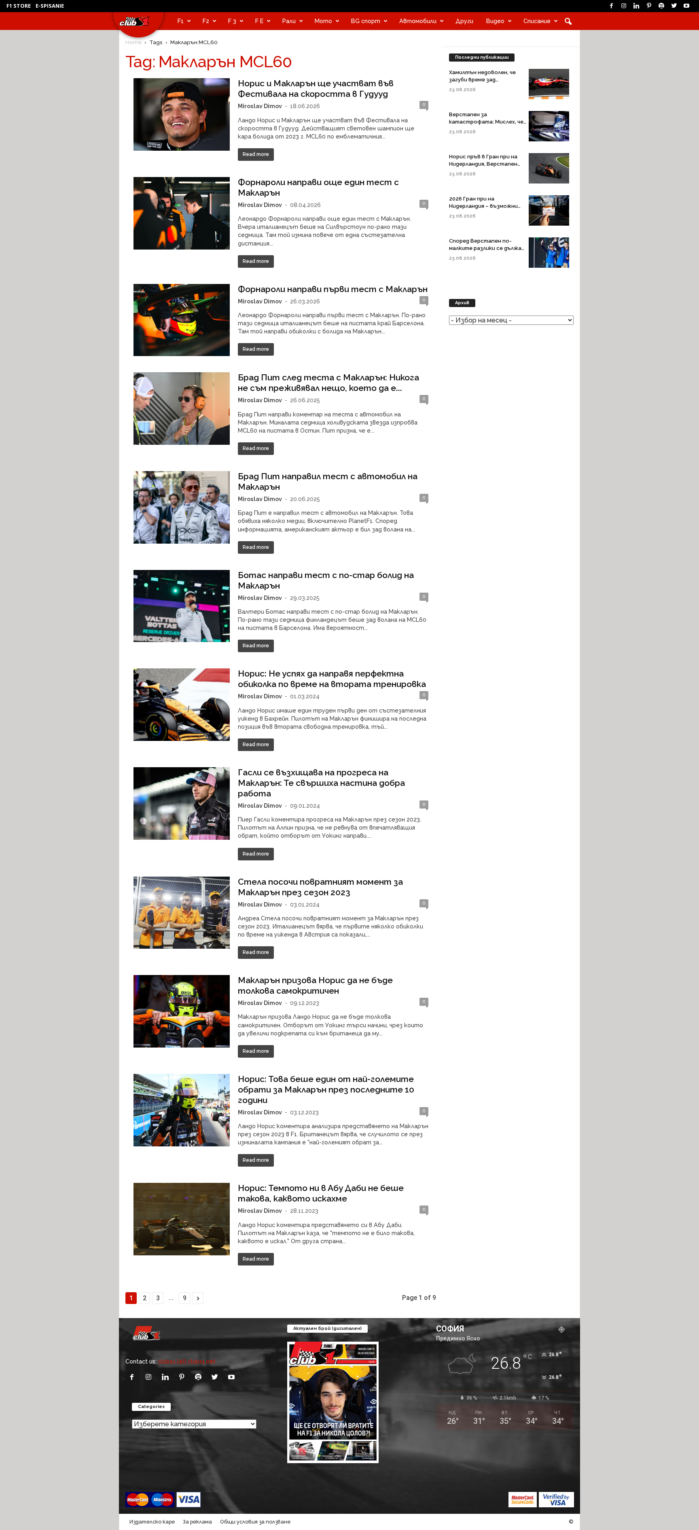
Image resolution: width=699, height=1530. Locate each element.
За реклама (197, 1522)
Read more (256, 154)
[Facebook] (611, 6)
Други (464, 20)
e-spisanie (50, 5)
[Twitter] (674, 6)
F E (259, 20)
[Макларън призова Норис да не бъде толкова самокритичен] (181, 1011)
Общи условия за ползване (255, 1522)
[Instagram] (624, 6)
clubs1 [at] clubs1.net (187, 1361)
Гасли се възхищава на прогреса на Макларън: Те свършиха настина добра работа (321, 782)
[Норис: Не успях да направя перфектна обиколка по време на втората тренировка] (181, 704)
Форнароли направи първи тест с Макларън (333, 289)
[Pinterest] (649, 6)
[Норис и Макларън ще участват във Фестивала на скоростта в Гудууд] (181, 114)
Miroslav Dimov (260, 105)
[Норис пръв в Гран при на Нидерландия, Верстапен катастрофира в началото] (549, 168)
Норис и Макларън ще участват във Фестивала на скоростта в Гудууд (316, 88)
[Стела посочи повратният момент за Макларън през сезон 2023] (181, 913)
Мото (323, 20)
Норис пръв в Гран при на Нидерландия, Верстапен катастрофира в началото (486, 164)
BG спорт (365, 20)
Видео (495, 20)
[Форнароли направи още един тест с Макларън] (181, 213)
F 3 (232, 20)
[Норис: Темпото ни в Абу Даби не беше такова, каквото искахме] (181, 1219)
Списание (537, 20)
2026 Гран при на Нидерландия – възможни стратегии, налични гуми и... (487, 206)
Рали (289, 20)
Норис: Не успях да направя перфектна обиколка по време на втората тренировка (332, 678)
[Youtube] (686, 6)
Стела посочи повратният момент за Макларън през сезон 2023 (320, 887)
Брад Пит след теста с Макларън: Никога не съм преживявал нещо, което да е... (328, 382)
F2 (206, 20)
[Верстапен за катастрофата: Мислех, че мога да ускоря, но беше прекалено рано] (549, 126)
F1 (181, 20)
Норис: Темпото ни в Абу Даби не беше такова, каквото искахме (321, 1193)
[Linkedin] (636, 6)
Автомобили (417, 20)
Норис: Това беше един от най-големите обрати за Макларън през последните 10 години (326, 1089)
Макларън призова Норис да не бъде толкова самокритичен (315, 985)
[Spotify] (661, 6)
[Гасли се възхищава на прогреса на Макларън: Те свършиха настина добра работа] (181, 803)
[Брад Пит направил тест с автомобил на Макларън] (181, 507)
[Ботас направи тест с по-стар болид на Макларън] (181, 606)
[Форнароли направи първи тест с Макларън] (181, 320)
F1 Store (18, 5)
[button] (568, 21)
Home (133, 42)
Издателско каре (152, 1522)
